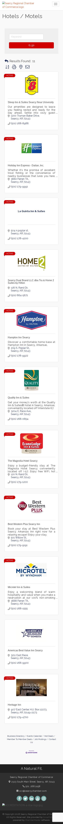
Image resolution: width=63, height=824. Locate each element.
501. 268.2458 (32, 786)
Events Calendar (34, 736)
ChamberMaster (33, 820)
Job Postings (40, 739)
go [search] (32, 45)
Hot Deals (48, 736)
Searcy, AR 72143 (33, 782)
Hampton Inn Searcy (19, 337)
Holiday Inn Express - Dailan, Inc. (26, 165)
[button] (6, 61)
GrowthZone (49, 817)
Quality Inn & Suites (18, 397)
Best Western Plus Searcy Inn (24, 524)
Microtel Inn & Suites (19, 587)
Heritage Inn (14, 704)
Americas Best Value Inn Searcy (25, 650)
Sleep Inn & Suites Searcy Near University (31, 102)
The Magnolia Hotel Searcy (22, 461)
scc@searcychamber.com (33, 791)
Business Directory (15, 736)
